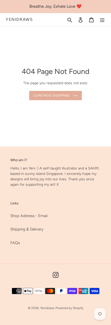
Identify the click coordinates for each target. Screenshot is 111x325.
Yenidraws (19, 19)
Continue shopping (51, 95)
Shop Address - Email (28, 215)
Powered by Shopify (69, 308)
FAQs (15, 243)
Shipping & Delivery (27, 229)
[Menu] (102, 19)
